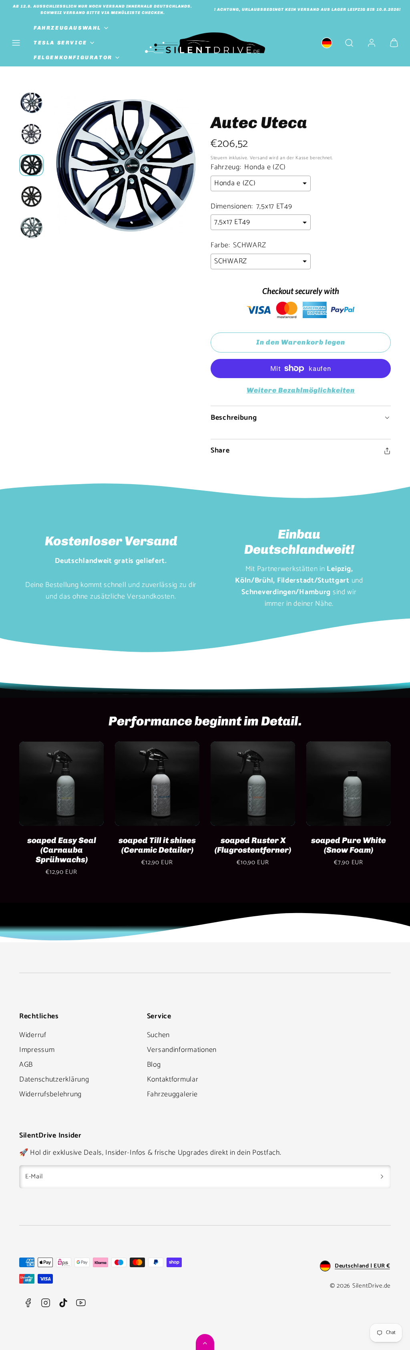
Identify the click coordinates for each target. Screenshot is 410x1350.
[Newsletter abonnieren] (382, 1176)
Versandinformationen (182, 1050)
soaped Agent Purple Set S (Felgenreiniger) (348, 845)
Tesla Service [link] (60, 43)
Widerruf (32, 1035)
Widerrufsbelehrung (50, 1094)
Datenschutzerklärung (54, 1080)
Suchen (158, 1035)
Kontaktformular (173, 1080)
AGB (26, 1065)
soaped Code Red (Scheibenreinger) (253, 845)
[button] (16, 42)
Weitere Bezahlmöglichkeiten (301, 390)
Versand (259, 158)
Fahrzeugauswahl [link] (67, 28)
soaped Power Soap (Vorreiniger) (61, 845)
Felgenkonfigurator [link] (73, 57)
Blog (154, 1065)
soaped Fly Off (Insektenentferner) (157, 845)
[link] (326, 43)
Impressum (36, 1050)
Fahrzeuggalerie (172, 1094)
